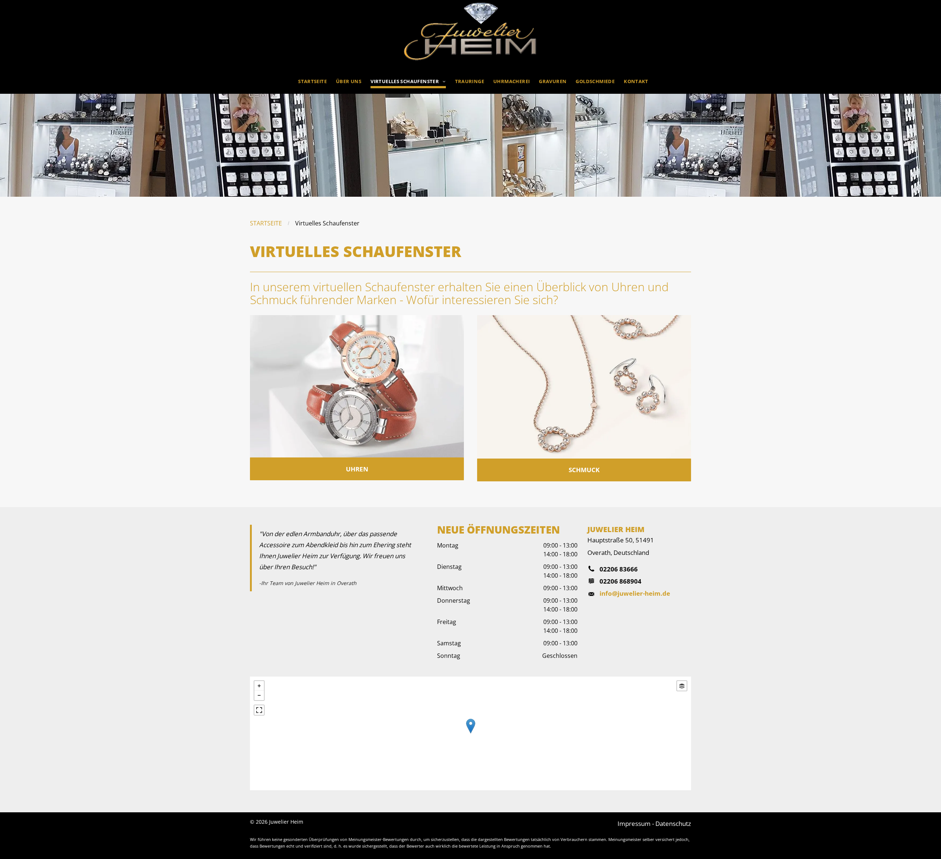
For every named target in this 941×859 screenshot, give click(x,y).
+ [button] (259, 686)
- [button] (259, 695)
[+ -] (470, 733)
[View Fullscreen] (259, 710)
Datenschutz (673, 823)
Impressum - (636, 823)
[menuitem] (310, 79)
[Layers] (682, 686)
